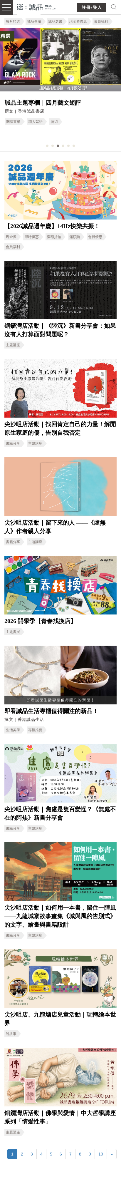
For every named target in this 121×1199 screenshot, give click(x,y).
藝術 (54, 122)
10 (100, 1154)
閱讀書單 (13, 122)
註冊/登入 (92, 7)
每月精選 (13, 21)
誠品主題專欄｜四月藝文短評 (43, 102)
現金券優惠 (78, 21)
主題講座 (13, 345)
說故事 (11, 1034)
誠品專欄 (34, 21)
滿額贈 (74, 237)
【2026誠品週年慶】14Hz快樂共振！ (52, 226)
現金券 (11, 237)
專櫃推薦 (35, 730)
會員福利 (101, 21)
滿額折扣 (54, 237)
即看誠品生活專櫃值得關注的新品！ (51, 711)
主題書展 (13, 632)
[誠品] (36, 6)
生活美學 (13, 730)
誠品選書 (55, 21)
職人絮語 (35, 122)
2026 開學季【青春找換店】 (40, 621)
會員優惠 (95, 237)
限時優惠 (32, 237)
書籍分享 (13, 443)
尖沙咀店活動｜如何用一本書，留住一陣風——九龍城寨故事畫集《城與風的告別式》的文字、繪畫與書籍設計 (60, 916)
